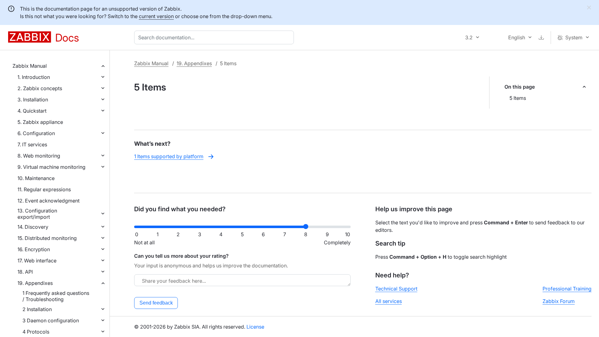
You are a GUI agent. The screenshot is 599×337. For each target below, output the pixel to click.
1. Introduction (33, 77)
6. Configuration (36, 133)
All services (388, 301)
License (255, 327)
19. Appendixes (35, 283)
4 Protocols (35, 332)
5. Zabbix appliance (40, 122)
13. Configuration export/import (37, 214)
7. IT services (32, 144)
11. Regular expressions (44, 189)
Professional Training (567, 289)
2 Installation (37, 309)
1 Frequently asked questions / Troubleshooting (55, 296)
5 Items (517, 98)
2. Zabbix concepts (39, 88)
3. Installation (32, 99)
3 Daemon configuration (50, 320)
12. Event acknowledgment (48, 201)
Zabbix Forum (559, 301)
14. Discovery (32, 227)
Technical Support (396, 289)
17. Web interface (36, 260)
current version (156, 16)
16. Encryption (33, 249)
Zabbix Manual (29, 66)
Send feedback (156, 302)
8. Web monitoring (38, 156)
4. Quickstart (31, 111)
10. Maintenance (36, 178)
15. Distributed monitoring (47, 238)
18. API (25, 272)
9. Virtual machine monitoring (51, 167)
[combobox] (215, 37)
